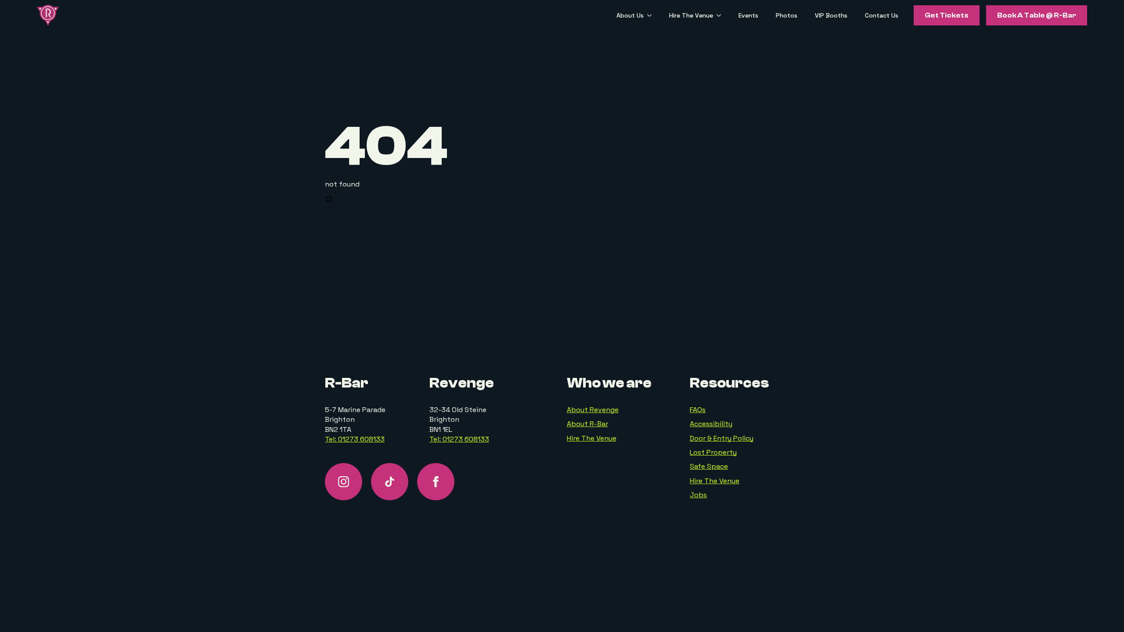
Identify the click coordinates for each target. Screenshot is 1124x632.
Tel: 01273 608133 (355, 439)
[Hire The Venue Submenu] (721, 15)
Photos (786, 15)
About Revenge (593, 409)
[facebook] (435, 481)
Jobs (698, 494)
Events (748, 15)
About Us (630, 15)
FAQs (698, 409)
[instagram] (343, 481)
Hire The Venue (691, 15)
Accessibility (711, 423)
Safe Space (709, 466)
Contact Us (881, 15)
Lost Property (713, 452)
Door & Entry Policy (721, 438)
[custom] (389, 481)
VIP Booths (831, 15)
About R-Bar (587, 423)
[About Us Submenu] (652, 15)
